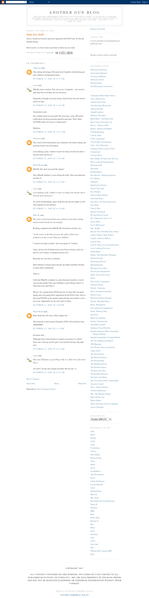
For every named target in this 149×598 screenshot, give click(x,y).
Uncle (93, 540)
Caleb (93, 441)
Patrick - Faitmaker (98, 288)
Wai (92, 547)
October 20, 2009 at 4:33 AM (49, 182)
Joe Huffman (95, 471)
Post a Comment (32, 379)
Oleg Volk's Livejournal (100, 281)
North (93, 278)
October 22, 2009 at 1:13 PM (48, 328)
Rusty (93, 527)
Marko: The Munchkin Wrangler (103, 255)
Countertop (95, 447)
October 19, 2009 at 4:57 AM (49, 78)
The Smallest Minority (99, 373)
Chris (93, 444)
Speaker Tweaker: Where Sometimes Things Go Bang (105, 332)
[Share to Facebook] (68, 52)
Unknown (37, 68)
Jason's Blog (95, 221)
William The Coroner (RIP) (101, 551)
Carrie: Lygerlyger (98, 138)
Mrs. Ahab (95, 497)
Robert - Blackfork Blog (100, 301)
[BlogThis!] (63, 52)
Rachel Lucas (96, 294)
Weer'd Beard (38, 165)
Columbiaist (95, 151)
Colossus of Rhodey (98, 76)
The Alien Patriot (97, 354)
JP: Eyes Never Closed (99, 215)
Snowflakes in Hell (98, 324)
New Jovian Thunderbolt (100, 271)
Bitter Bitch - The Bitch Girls (102, 118)
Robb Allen (95, 517)
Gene (93, 461)
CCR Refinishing (97, 132)
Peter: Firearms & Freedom (101, 291)
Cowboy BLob (96, 155)
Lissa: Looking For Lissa (100, 248)
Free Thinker (96, 191)
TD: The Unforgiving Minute (102, 340)
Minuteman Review (98, 261)
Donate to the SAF (98, 29)
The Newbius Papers (98, 367)
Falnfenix (94, 181)
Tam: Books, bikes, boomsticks (103, 347)
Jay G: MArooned (97, 225)
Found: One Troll (97, 188)
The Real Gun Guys (98, 370)
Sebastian (94, 534)
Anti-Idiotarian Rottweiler (101, 105)
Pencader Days (96, 83)
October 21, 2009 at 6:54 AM (49, 208)
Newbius (94, 507)
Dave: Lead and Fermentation (102, 162)
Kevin (93, 477)
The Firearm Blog (97, 360)
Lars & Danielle (97, 484)
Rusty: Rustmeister (98, 304)
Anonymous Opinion (99, 73)
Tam (92, 537)
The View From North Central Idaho (105, 380)
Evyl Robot (95, 178)
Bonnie (93, 438)
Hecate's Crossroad (98, 211)
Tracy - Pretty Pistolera (99, 387)
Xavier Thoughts (97, 407)
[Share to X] (65, 52)
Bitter (93, 434)
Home (56, 383)
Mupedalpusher (97, 264)
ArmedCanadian (97, 112)
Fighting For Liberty (99, 185)
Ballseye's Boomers (98, 115)
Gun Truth (95, 205)
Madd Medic (96, 251)
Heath (93, 464)
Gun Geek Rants (97, 198)
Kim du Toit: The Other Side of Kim (105, 231)
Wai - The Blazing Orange (101, 393)
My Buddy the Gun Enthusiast (103, 501)
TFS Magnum (96, 344)
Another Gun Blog (74, 12)
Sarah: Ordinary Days (99, 311)
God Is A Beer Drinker (99, 195)
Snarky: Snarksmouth (99, 321)
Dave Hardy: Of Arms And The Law (104, 158)
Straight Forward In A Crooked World (105, 337)
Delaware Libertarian (99, 69)
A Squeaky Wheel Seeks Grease (103, 95)
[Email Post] (56, 52)
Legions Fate (96, 241)
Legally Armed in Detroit (100, 238)
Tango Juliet (95, 350)
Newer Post (30, 383)
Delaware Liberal (97, 79)
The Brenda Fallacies (99, 357)
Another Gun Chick (98, 102)
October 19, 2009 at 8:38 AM (49, 105)
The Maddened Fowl (99, 364)
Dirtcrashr (94, 168)
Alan (92, 431)
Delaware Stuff (96, 165)
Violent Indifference (98, 390)
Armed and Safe (97, 108)
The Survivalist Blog (99, 377)
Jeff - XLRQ (95, 228)
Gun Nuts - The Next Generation (103, 201)
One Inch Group (97, 284)
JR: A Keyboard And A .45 (101, 218)
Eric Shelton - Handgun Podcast (103, 175)
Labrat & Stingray (98, 481)
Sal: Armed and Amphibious (102, 308)
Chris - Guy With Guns (99, 145)
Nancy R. (94, 504)
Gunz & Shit (95, 208)
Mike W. (36, 215)
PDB (92, 511)
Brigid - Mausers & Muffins (101, 128)
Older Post (82, 383)
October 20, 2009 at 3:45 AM (49, 158)
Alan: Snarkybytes (98, 98)
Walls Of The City (98, 397)
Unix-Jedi (94, 544)
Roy (92, 524)
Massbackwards (97, 258)
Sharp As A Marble (98, 318)
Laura (35, 85)
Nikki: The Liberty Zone (100, 274)
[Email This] (60, 52)
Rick (92, 514)
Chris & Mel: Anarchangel (101, 142)
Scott (93, 531)
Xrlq (92, 554)
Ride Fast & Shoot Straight (101, 298)
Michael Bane (96, 491)
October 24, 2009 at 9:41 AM (49, 349)
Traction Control (97, 384)
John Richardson (97, 474)
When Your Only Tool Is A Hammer (104, 403)
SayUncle (94, 314)
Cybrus (93, 451)
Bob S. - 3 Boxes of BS (99, 125)
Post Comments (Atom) (46, 389)
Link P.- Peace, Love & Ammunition (105, 244)
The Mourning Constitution (101, 86)
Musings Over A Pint (99, 268)
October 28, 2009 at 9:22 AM (49, 372)
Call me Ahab (96, 135)
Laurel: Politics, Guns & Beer (102, 235)
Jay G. (93, 467)
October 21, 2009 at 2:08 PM (48, 305)
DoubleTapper (96, 171)
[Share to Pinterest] (71, 52)
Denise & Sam (96, 458)
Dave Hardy (95, 454)
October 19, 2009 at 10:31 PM (49, 131)
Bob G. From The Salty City (101, 122)
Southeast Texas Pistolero (101, 328)
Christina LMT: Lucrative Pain (103, 148)
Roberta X (95, 521)
